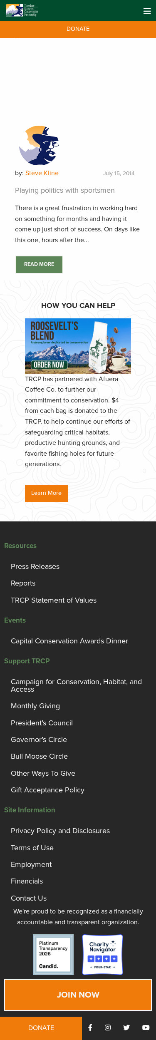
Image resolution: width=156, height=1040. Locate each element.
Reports (23, 583)
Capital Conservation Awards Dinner (69, 640)
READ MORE (39, 264)
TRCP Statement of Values (54, 600)
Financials (27, 881)
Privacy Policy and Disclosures (60, 830)
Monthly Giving (35, 705)
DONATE (78, 28)
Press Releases (35, 566)
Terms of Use (32, 847)
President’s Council (42, 722)
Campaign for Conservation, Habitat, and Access (76, 685)
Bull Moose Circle (39, 756)
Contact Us (29, 898)
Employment (31, 864)
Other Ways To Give (43, 773)
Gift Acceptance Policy (47, 789)
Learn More (46, 492)
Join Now (78, 995)
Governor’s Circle (39, 739)
